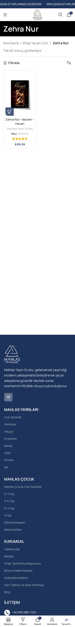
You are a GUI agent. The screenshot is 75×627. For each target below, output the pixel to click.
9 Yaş (7, 515)
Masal (8, 446)
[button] (9, 111)
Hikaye (8, 432)
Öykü (7, 453)
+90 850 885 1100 (24, 612)
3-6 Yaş (9, 501)
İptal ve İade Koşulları (18, 570)
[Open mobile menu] (5, 14)
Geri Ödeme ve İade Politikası (24, 585)
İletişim (9, 556)
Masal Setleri (13, 530)
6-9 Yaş (9, 508)
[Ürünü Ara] (60, 14)
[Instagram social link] (8, 397)
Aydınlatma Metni (16, 578)
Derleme (10, 424)
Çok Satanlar (13, 417)
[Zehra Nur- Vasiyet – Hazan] (19, 94)
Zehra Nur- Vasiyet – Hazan (19, 121)
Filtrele (14, 63)
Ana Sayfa (11, 43)
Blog (7, 592)
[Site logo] (37, 14)
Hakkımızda (12, 549)
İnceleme (10, 439)
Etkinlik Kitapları (14, 522)
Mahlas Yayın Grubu (20, 129)
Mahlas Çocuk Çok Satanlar (23, 487)
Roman (9, 460)
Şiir (6, 467)
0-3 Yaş (9, 494)
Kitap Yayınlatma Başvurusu (22, 563)
